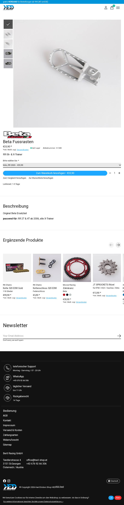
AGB (5, 415)
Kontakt (7, 420)
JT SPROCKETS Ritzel (103, 284)
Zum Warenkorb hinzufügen (55, 173)
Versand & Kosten (12, 430)
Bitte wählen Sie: (11, 160)
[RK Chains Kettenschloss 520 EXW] (47, 268)
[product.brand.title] (62, 134)
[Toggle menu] (118, 8)
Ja (111, 497)
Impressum (9, 425)
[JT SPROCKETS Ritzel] (107, 268)
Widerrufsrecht (11, 440)
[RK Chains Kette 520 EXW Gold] (17, 268)
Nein (118, 497)
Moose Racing (69, 285)
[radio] (64, 295)
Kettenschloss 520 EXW (45, 288)
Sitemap (7, 445)
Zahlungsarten (10, 435)
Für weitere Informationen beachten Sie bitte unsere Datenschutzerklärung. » (33, 501)
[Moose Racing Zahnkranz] (77, 268)
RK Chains (7, 285)
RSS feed (60, 486)
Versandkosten (23, 149)
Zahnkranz (68, 288)
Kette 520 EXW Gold (13, 288)
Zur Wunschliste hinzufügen (41, 178)
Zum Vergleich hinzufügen (14, 178)
